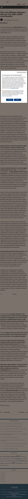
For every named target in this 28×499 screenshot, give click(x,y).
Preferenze (10, 99)
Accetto (17, 99)
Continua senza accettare (21, 72)
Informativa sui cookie (14, 88)
